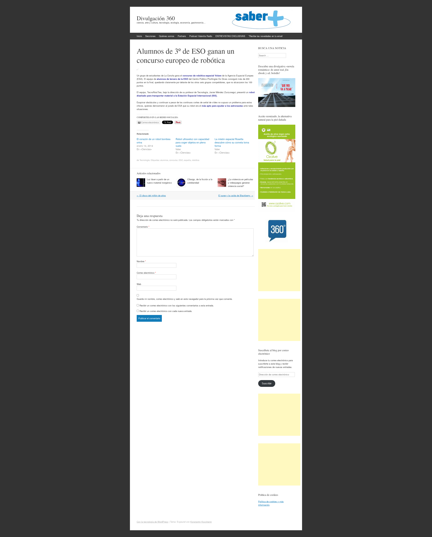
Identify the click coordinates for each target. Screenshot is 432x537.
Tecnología (145, 160)
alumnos (164, 160)
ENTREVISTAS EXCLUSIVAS (230, 36)
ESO (181, 160)
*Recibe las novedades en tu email (265, 36)
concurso (173, 160)
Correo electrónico (146, 272)
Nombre (141, 261)
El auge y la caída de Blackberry (235, 195)
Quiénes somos (166, 36)
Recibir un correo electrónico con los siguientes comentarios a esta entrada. (177, 305)
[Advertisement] (279, 270)
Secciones (150, 36)
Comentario (143, 226)
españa (187, 160)
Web (139, 284)
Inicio (139, 36)
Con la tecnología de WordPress (152, 521)
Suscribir (267, 383)
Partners (182, 36)
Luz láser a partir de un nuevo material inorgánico (159, 181)
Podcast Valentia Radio (200, 36)
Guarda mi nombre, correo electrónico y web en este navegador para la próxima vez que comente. (185, 298)
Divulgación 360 (156, 18)
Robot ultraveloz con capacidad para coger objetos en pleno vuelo (192, 142)
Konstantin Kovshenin (201, 521)
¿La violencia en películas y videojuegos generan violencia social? (240, 183)
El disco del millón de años (151, 195)
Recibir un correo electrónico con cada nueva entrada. (166, 311)
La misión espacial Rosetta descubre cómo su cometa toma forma (232, 142)
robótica (195, 160)
